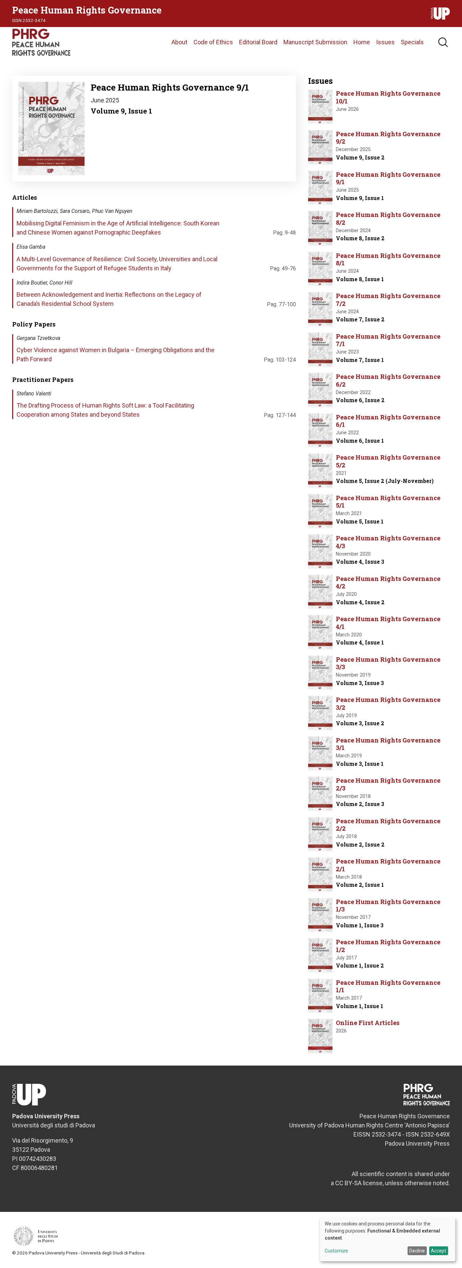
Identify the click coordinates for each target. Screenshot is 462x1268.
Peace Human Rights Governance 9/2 (388, 138)
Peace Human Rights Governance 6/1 (388, 421)
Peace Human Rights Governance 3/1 (388, 744)
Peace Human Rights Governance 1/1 (388, 986)
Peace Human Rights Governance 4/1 (388, 623)
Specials (412, 42)
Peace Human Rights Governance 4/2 (388, 582)
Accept (438, 1250)
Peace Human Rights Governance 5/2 (388, 461)
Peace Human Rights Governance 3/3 (388, 663)
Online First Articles (367, 1023)
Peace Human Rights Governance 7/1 (388, 340)
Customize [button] (336, 1250)
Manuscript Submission (315, 42)
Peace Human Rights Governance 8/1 (388, 259)
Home (361, 42)
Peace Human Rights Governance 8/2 (388, 218)
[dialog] (387, 1239)
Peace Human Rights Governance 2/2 (388, 825)
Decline (417, 1250)
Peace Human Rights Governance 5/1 (388, 502)
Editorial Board (258, 42)
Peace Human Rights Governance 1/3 (388, 905)
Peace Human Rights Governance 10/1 (388, 97)
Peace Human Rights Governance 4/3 (388, 542)
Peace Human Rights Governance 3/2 (388, 703)
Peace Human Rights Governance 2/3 (388, 784)
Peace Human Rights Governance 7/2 (388, 300)
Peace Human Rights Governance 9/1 (388, 178)
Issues (385, 42)
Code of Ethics (213, 42)
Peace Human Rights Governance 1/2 (388, 946)
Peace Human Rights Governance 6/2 (388, 380)
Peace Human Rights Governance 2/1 (388, 865)
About (179, 42)
